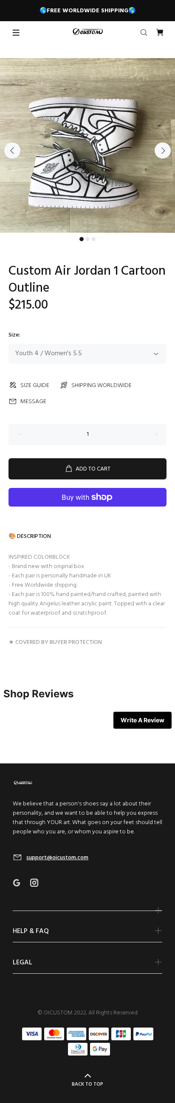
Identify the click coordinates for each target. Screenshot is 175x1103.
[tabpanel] (87, 145)
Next (163, 150)
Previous (12, 150)
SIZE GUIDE (34, 385)
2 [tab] (87, 239)
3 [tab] (93, 239)
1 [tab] (81, 239)
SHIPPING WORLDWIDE (101, 385)
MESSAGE (33, 402)
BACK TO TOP (87, 1084)
